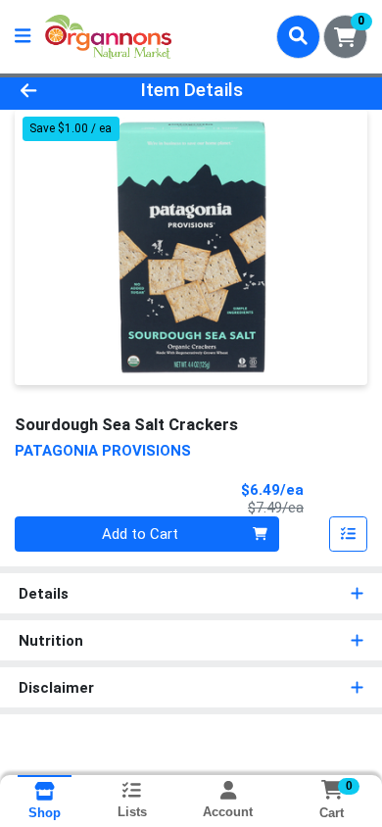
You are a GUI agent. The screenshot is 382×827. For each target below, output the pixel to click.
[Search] (298, 36)
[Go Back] (59, 90)
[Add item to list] (348, 534)
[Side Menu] (22, 37)
